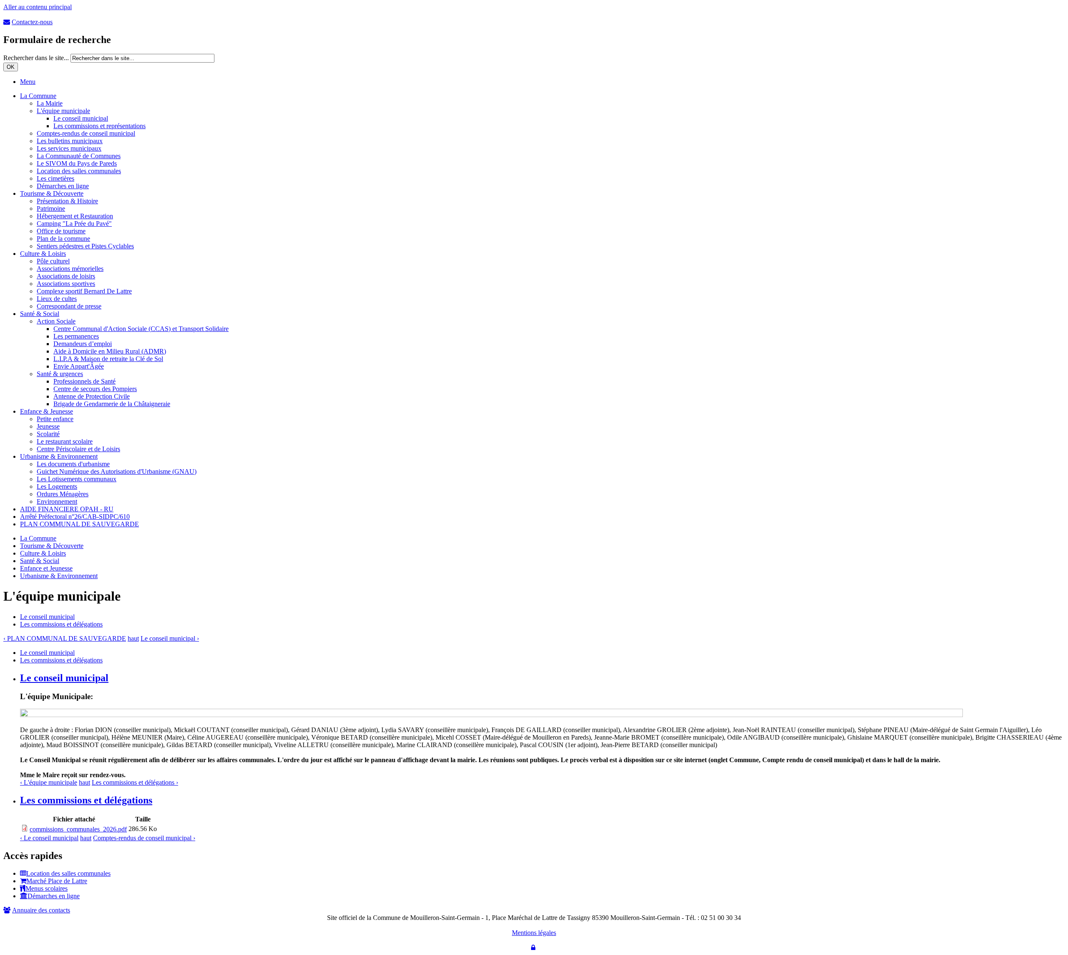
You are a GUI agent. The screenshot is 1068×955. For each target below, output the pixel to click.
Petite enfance (55, 418)
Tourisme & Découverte (51, 193)
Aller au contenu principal (37, 6)
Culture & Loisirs (43, 253)
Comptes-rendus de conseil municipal (86, 133)
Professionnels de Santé (84, 381)
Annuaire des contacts (41, 910)
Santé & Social (39, 313)
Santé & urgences (60, 373)
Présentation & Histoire (67, 201)
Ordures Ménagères (62, 494)
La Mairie (50, 103)
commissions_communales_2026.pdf (78, 829)
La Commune (38, 95)
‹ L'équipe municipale (48, 782)
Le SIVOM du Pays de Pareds (77, 163)
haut (133, 638)
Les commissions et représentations (99, 125)
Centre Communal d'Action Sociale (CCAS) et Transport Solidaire (141, 328)
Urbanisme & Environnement (59, 456)
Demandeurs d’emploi (82, 343)
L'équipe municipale (63, 110)
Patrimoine (51, 208)
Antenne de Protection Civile (91, 396)
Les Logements (57, 486)
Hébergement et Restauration (75, 216)
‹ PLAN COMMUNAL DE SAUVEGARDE (64, 638)
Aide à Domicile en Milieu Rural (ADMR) (109, 351)
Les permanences (76, 336)
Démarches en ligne (63, 185)
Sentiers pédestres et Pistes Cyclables (85, 246)
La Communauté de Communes (79, 155)
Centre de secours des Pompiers (95, 388)
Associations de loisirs (66, 276)
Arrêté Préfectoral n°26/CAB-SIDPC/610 (75, 516)
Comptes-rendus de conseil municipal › (144, 837)
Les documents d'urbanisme (73, 463)
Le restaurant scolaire (65, 441)
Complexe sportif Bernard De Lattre (84, 291)
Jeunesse (48, 426)
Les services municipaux (69, 148)
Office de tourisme (61, 231)
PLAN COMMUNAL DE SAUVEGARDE (79, 524)
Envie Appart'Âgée (78, 366)
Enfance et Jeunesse (46, 568)
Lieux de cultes (57, 298)
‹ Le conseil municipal (49, 837)
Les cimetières (55, 178)
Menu (27, 81)
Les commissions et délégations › (135, 782)
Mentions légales (534, 932)
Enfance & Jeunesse (46, 411)
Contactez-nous (32, 21)
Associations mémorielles (70, 268)
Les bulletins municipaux (70, 140)
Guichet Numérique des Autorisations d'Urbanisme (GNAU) (116, 471)
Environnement (57, 501)
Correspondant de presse (69, 306)
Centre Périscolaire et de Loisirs (78, 448)
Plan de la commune (63, 238)
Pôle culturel (53, 261)
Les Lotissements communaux (76, 479)
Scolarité (48, 433)
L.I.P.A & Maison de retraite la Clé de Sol (108, 358)
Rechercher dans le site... (37, 57)
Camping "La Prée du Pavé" (74, 223)
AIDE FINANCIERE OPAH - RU (66, 509)
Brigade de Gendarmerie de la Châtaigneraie (111, 403)
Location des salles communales (79, 170)
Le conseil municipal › (170, 638)
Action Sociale (56, 321)
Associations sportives (66, 283)
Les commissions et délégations (61, 624)
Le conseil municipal (80, 118)
